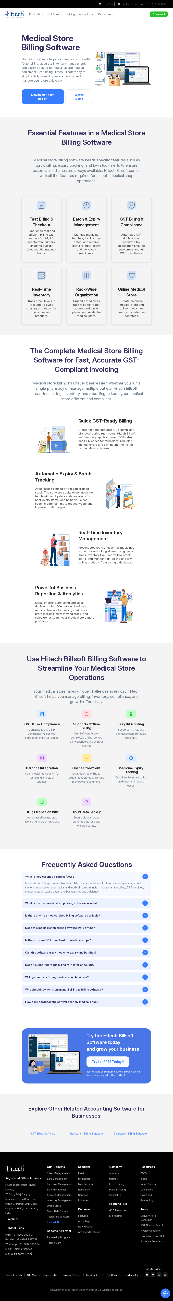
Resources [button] (104, 14)
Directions (11, 1219)
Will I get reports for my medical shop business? (57, 977)
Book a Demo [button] (129, 4)
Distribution (84, 1178)
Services (83, 1195)
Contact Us (115, 1195)
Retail (81, 1173)
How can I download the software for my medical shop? (61, 1002)
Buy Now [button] (107, 4)
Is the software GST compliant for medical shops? (58, 940)
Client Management (57, 1173)
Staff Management (57, 1189)
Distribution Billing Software (130, 1133)
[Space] (14, 1168)
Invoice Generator (151, 1230)
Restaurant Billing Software (86, 1133)
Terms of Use (49, 1275)
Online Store (54, 1205)
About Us (114, 1173)
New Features (86, 1226)
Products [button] (34, 14)
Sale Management (57, 1178)
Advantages (85, 1221)
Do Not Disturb (111, 1275)
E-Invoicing (115, 1215)
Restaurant (84, 1189)
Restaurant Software (58, 1216)
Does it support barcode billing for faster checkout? (59, 965)
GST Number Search (152, 1225)
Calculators (147, 1189)
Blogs (144, 1178)
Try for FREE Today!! (108, 1062)
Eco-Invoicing (117, 1184)
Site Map (32, 1275)
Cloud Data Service (58, 1211)
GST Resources (118, 1210)
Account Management (59, 1195)
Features (83, 1215)
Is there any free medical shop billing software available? (62, 915)
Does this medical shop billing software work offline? (60, 928)
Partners (114, 1178)
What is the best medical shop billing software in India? (61, 903)
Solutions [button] (53, 14)
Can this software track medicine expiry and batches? (60, 952)
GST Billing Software (42, 1133)
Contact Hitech (13, 1275)
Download (159, 14)
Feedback (91, 1275)
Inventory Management (60, 1200)
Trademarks (131, 1275)
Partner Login (148, 1200)
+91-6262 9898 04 (23, 1234)
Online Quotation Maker (154, 1236)
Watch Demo (79, 96)
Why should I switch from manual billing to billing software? (64, 989)
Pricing (71, 14)
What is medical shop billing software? (50, 876)
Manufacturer (85, 1184)
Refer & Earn (54, 1242)
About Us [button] (85, 14)
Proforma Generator (152, 1241)
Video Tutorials (149, 1184)
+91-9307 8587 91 (26, 1239)
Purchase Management (60, 1184)
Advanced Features (89, 1232)
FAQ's (144, 1173)
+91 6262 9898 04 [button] (155, 4)
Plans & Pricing (117, 1189)
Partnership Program (58, 1237)
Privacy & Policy (72, 1275)
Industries (83, 1200)
